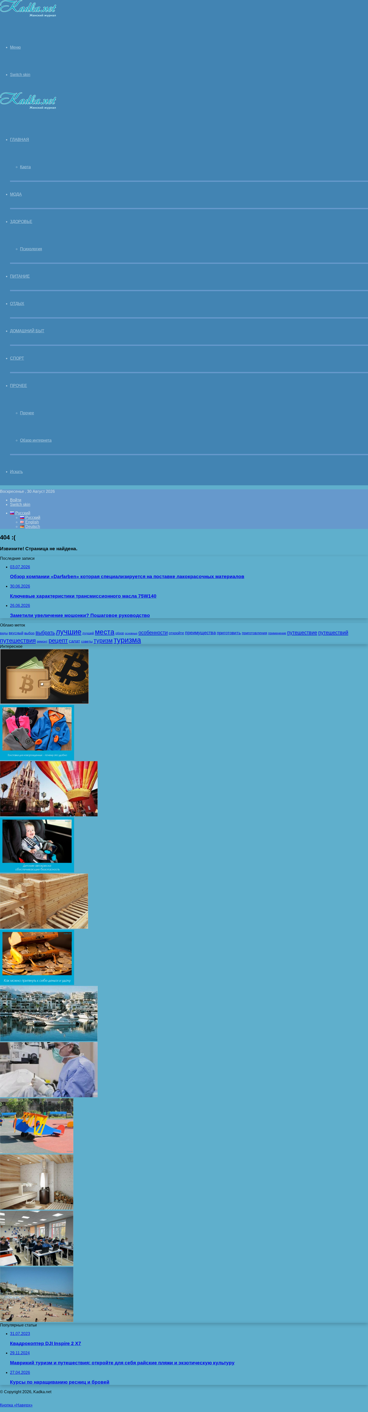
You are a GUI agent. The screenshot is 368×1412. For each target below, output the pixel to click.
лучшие (68, 631)
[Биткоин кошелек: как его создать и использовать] (44, 702)
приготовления (254, 633)
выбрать (45, 632)
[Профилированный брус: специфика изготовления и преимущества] (44, 927)
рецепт (58, 640)
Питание (20, 276)
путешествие (302, 632)
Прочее (18, 385)
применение (277, 633)
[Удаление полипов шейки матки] (49, 1096)
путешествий (333, 632)
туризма (127, 640)
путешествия (18, 640)
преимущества (200, 632)
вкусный (16, 633)
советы (87, 641)
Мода (16, 194)
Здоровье (21, 221)
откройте (176, 633)
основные (131, 633)
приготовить (229, 632)
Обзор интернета (36, 440)
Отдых (17, 303)
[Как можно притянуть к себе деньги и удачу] (37, 983)
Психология (31, 249)
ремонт (42, 641)
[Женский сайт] (28, 16)
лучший (88, 633)
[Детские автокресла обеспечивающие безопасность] (37, 871)
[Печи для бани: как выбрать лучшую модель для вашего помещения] (36, 1208)
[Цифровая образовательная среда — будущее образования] (36, 1264)
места (104, 632)
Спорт (17, 358)
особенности (153, 632)
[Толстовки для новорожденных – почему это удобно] (37, 759)
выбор (29, 633)
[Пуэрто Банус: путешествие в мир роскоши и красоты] (49, 1040)
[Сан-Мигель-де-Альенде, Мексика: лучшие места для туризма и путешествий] (49, 815)
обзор (119, 633)
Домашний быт (27, 331)
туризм (103, 640)
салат (74, 641)
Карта (25, 167)
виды (4, 633)
